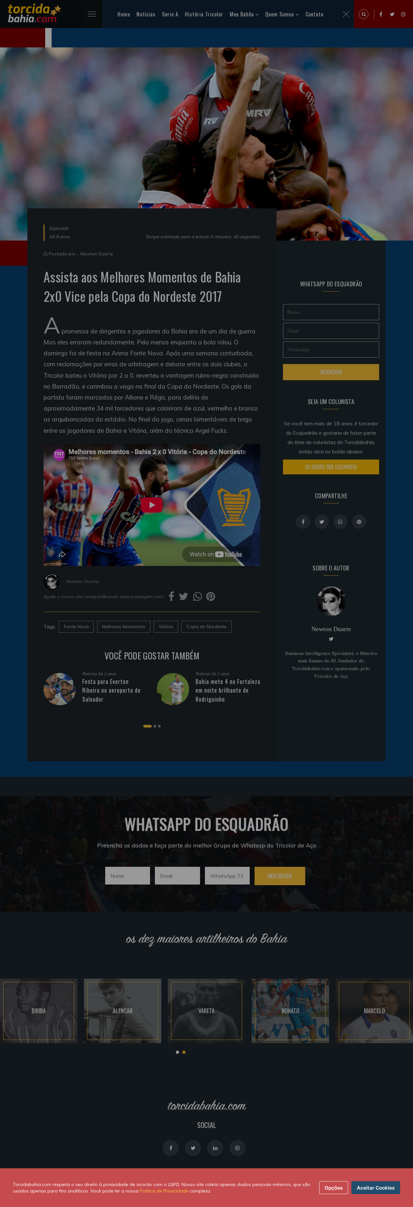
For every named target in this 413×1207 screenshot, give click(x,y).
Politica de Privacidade (164, 1191)
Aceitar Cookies (376, 1188)
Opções (334, 1188)
